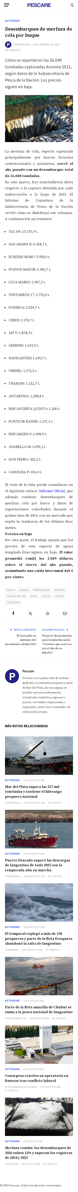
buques (24, 590)
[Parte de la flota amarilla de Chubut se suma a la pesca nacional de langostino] (39, 976)
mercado (60, 590)
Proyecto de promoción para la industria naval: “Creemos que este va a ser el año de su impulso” (57, 644)
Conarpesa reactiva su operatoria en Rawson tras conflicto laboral (36, 1078)
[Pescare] (39, 5)
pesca (34, 596)
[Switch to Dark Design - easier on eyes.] (72, 5)
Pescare (24, 44)
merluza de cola (16, 596)
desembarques (41, 590)
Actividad (12, 21)
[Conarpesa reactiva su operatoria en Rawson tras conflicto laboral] (39, 1044)
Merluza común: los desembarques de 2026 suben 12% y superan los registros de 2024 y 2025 (38, 1153)
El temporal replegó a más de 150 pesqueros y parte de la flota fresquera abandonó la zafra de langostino (38, 938)
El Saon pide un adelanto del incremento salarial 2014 (20, 640)
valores (60, 596)
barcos (11, 590)
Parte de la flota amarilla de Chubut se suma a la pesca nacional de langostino (39, 1009)
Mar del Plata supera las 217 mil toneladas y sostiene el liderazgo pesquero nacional (33, 791)
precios (46, 596)
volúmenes (13, 602)
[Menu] (6, 4)
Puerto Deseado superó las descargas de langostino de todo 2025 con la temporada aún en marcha (37, 865)
